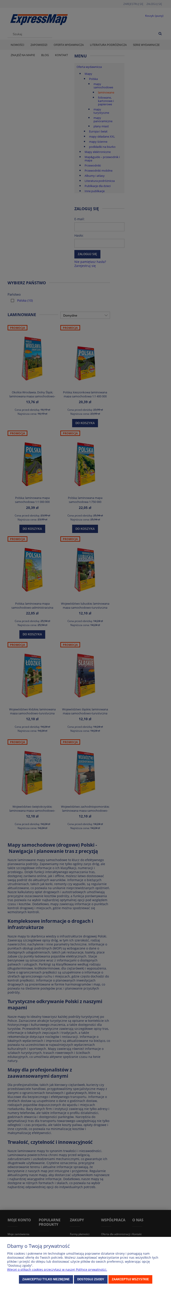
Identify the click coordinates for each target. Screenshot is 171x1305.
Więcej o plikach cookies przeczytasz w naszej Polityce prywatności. (57, 1269)
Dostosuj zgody (90, 1279)
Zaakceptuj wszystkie (130, 1279)
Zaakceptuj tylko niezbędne (46, 1279)
